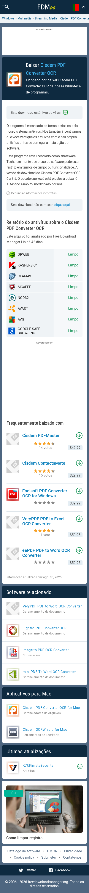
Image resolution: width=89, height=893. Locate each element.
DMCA (52, 851)
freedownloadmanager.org (48, 882)
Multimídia (24, 18)
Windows (8, 18)
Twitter (30, 870)
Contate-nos (72, 857)
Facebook (62, 870)
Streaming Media (46, 18)
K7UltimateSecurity (38, 765)
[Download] (80, 766)
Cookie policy (24, 857)
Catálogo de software (23, 851)
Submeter (48, 857)
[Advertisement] (44, 41)
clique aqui (62, 205)
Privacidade (73, 851)
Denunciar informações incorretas (34, 193)
